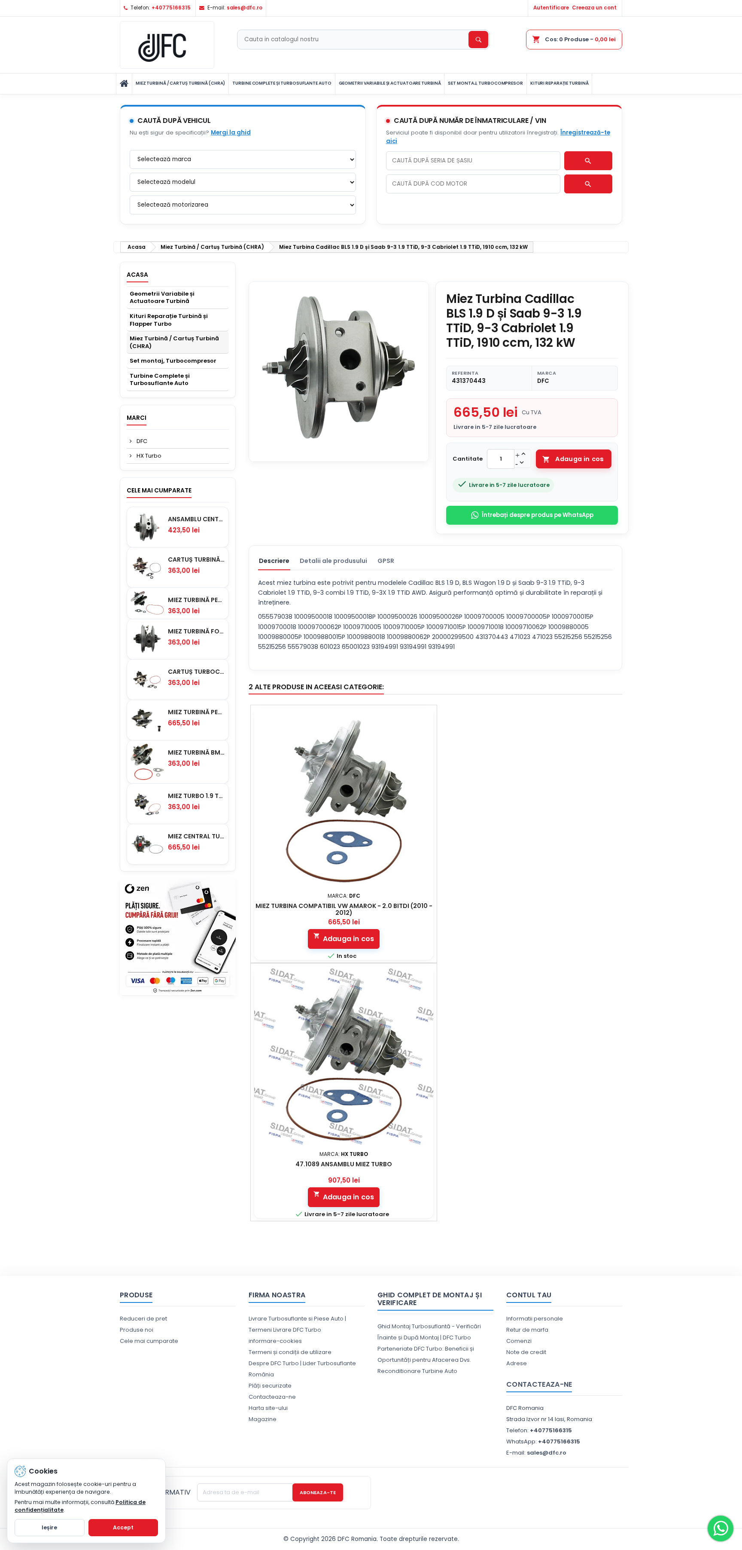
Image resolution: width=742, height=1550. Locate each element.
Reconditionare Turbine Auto (417, 1371)
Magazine (263, 1419)
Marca (546, 373)
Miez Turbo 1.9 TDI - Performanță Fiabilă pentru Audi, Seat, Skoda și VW (196, 795)
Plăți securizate (270, 1386)
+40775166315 (171, 7)
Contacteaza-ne (272, 1397)
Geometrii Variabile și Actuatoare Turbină (390, 83)
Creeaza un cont (594, 7)
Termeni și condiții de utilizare (290, 1352)
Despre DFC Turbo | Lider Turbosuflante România (302, 1369)
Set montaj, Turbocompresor (485, 83)
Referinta (465, 373)
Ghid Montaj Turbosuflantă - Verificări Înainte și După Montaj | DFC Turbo (429, 1332)
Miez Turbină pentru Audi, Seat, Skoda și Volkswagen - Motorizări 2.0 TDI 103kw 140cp (196, 712)
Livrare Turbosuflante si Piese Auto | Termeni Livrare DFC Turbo (297, 1324)
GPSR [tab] (385, 560)
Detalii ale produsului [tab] (333, 560)
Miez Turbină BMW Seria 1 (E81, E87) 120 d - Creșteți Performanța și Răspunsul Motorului (196, 752)
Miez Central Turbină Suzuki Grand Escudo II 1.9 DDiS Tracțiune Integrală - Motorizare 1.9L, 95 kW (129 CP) (196, 836)
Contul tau (528, 1295)
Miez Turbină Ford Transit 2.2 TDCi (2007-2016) (196, 631)
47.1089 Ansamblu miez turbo (343, 1164)
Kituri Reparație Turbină (559, 83)
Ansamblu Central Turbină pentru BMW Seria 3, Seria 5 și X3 (196, 519)
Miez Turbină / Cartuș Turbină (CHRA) (180, 83)
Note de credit (526, 1352)
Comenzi (519, 1341)
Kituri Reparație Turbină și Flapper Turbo (169, 320)
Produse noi (136, 1330)
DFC (141, 441)
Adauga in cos (573, 459)
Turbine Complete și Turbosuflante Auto (281, 83)
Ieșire (49, 1527)
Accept (123, 1527)
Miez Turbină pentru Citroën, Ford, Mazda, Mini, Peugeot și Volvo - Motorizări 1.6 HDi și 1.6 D (196, 599)
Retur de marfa (527, 1330)
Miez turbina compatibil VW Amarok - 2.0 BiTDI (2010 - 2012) (343, 909)
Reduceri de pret (143, 1319)
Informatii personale (534, 1319)
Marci (136, 418)
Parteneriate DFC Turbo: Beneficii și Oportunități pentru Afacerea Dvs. (425, 1354)
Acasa (137, 275)
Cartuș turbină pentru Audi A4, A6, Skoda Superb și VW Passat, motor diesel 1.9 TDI (196, 559)
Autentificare (551, 7)
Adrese (516, 1363)
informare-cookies (275, 1341)
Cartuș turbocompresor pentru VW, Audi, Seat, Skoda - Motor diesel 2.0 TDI (196, 671)
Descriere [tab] (274, 560)
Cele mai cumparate (159, 490)
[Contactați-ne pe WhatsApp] (720, 1528)
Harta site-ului (268, 1408)
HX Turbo (148, 456)
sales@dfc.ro (244, 7)
